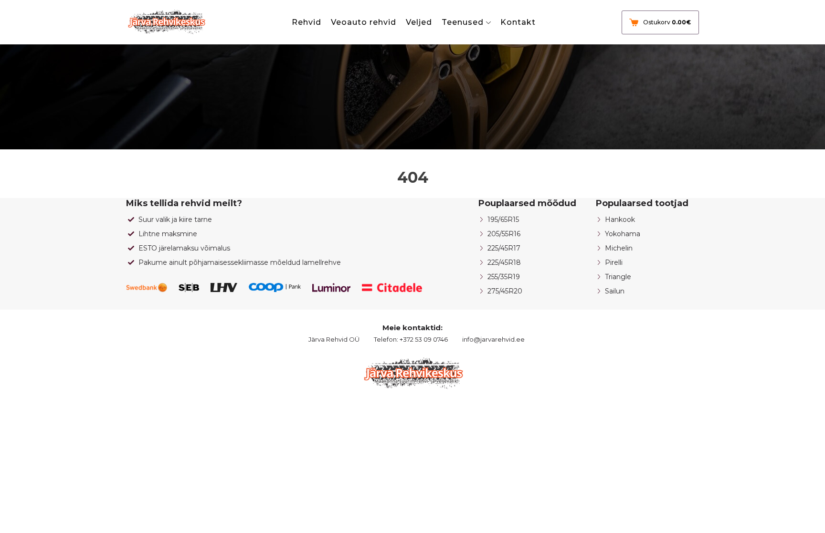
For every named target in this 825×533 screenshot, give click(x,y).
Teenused (463, 22)
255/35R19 (503, 276)
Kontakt (518, 22)
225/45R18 (504, 262)
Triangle (618, 276)
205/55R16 (503, 234)
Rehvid (306, 22)
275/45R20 (504, 291)
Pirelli (614, 262)
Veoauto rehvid (363, 22)
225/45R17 (503, 248)
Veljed (419, 22)
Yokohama (622, 234)
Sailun (614, 291)
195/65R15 (503, 219)
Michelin (619, 248)
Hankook (620, 219)
